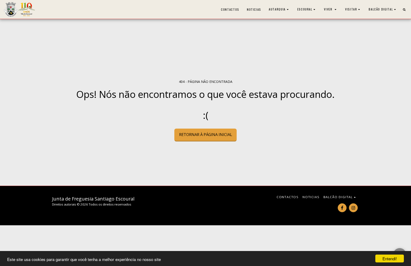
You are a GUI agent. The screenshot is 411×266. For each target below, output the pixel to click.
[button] (279, 9)
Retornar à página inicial (205, 134)
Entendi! (389, 258)
